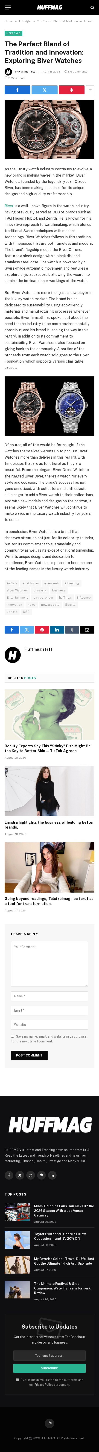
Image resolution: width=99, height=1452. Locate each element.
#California (31, 583)
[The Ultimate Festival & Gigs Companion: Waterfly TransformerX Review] (17, 1289)
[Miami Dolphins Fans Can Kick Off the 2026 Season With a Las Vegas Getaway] (17, 1212)
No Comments (77, 71)
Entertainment (17, 597)
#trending (72, 583)
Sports (70, 604)
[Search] (92, 7)
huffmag (65, 597)
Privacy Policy (44, 1384)
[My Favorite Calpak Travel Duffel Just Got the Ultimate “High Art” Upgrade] (17, 1265)
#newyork (51, 583)
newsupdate (50, 604)
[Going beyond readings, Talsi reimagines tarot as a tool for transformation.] (49, 867)
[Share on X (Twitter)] (44, 89)
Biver (9, 206)
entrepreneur (43, 597)
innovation (14, 604)
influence (84, 597)
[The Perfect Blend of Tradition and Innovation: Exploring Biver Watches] (49, 129)
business (58, 590)
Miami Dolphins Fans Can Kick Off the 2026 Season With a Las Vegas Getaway (64, 1210)
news (32, 604)
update (12, 612)
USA (26, 612)
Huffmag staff (28, 71)
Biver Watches (17, 590)
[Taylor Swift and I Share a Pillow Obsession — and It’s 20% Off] (17, 1240)
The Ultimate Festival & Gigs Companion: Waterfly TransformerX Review (62, 1288)
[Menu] (8, 7)
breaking (40, 590)
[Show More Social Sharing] (90, 89)
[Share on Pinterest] (71, 89)
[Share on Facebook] (17, 89)
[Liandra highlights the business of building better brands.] (49, 791)
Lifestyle (13, 33)
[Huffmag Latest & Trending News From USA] (49, 7)
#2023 (12, 583)
